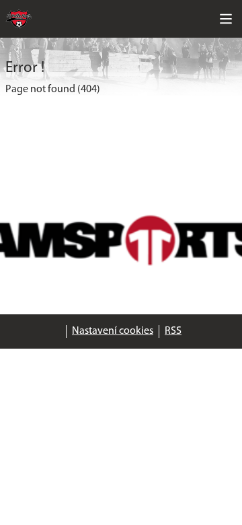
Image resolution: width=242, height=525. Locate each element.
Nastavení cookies (112, 331)
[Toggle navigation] (226, 19)
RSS (173, 331)
